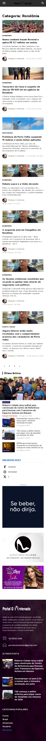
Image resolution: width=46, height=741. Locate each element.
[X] (4, 477)
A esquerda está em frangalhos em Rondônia (21, 231)
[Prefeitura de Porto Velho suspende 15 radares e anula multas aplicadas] (23, 123)
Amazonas (6, 402)
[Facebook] (4, 467)
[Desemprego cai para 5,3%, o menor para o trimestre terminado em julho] (8, 422)
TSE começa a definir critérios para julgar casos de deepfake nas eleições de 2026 (29, 433)
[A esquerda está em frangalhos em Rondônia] (23, 216)
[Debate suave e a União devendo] (23, 170)
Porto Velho (8, 327)
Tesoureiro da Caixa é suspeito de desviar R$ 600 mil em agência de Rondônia (21, 89)
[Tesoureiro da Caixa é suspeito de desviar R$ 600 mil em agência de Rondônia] (23, 73)
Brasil (4, 425)
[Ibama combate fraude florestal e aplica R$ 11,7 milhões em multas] (23, 26)
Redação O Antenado (16, 59)
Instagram (12, 472)
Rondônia (7, 35)
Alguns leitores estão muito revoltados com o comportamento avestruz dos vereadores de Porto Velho (21, 335)
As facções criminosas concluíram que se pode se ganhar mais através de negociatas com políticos (23, 282)
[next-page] (20, 366)
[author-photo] (5, 58)
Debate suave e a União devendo (20, 184)
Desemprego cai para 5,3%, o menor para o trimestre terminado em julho (28, 420)
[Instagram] (4, 472)
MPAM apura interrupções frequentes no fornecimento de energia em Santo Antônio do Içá (30, 445)
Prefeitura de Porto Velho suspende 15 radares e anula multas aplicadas (22, 138)
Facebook (12, 467)
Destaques (7, 133)
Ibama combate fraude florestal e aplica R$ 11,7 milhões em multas (20, 41)
